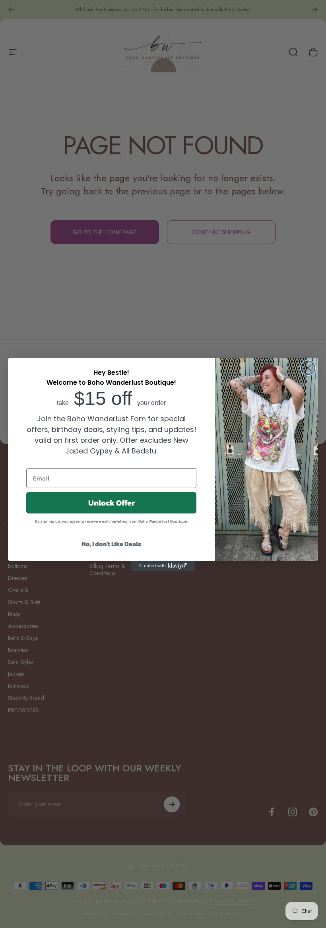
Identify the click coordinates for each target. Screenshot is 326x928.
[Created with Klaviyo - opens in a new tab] (163, 566)
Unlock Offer (111, 503)
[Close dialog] (308, 368)
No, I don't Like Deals (111, 543)
